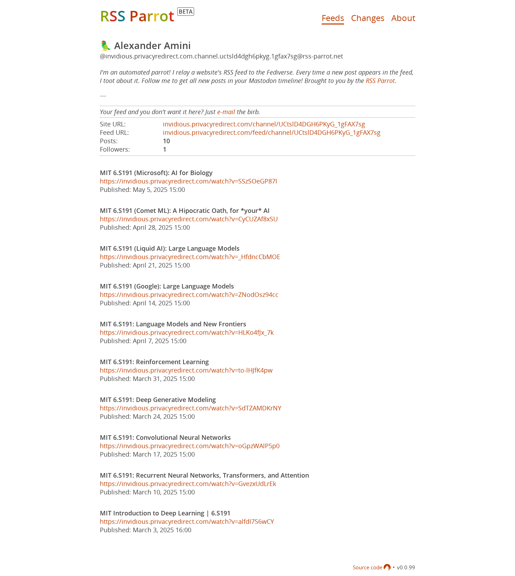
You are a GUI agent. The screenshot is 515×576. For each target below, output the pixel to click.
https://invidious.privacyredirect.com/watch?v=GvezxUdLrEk (188, 483)
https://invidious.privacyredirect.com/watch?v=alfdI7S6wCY (187, 521)
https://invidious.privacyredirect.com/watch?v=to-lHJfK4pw (186, 370)
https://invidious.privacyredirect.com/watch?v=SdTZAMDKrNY (190, 408)
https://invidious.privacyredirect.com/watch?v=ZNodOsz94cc (189, 294)
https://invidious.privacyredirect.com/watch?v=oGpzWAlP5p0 (190, 446)
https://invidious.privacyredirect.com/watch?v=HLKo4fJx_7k (187, 332)
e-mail (226, 111)
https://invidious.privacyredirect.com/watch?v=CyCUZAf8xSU (189, 219)
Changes (367, 17)
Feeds (333, 17)
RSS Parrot (380, 80)
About (403, 17)
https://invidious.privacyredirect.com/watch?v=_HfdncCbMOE (190, 256)
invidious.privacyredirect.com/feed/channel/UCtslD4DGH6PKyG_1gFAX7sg (271, 132)
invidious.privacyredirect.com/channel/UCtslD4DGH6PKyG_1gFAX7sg (264, 124)
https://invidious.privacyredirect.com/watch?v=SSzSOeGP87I (188, 181)
